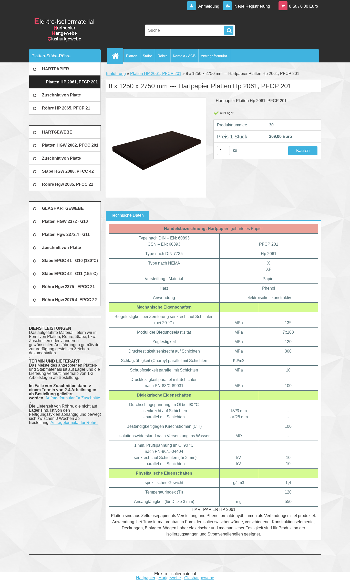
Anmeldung (209, 6)
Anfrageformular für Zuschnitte (72, 398)
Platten (131, 56)
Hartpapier (145, 578)
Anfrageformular (214, 56)
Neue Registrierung (251, 6)
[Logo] (64, 30)
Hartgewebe (170, 578)
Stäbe (147, 56)
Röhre (163, 56)
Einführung (116, 73)
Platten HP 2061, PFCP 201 (155, 73)
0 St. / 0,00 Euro (303, 6)
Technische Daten (127, 215)
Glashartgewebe (199, 578)
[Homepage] (117, 55)
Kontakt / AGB (184, 56)
